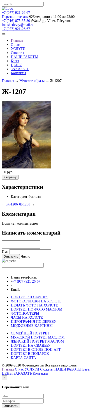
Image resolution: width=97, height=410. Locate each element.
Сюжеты (17, 53)
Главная (17, 40)
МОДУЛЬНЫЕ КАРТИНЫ (32, 325)
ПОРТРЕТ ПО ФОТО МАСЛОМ (36, 309)
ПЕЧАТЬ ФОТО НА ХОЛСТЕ (34, 305)
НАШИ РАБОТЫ (24, 57)
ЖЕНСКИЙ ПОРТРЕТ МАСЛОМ (37, 341)
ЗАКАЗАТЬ (20, 69)
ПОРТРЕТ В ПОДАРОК (30, 353)
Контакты (18, 73)
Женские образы (32, 81)
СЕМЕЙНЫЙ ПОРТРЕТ (30, 333)
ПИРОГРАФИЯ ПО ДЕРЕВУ (33, 321)
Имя (5, 251)
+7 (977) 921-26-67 (16, 12)
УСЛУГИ (18, 49)
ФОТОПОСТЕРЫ (25, 313)
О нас (15, 44)
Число (25, 256)
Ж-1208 (24, 204)
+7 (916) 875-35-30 (16, 21)
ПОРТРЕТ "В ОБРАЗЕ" (29, 297)
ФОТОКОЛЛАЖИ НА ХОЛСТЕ (36, 301)
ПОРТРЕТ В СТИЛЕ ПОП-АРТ (36, 349)
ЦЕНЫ (16, 65)
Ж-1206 (12, 204)
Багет (15, 61)
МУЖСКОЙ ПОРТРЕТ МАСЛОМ (38, 337)
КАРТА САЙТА (23, 357)
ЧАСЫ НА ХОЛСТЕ (27, 317)
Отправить (11, 406)
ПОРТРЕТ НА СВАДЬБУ (31, 345)
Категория (19, 196)
